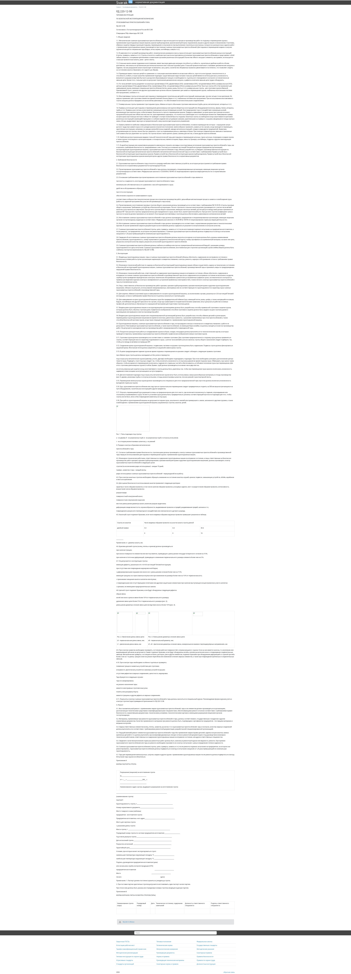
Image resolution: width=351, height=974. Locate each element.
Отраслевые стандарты (124, 960)
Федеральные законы (204, 942)
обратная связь (229, 972)
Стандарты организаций (125, 964)
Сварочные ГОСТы (122, 942)
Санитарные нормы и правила (167, 964)
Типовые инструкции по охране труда (129, 957)
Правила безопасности (205, 957)
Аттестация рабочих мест (125, 945)
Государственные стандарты (207, 945)
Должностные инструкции (206, 964)
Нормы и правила (162, 957)
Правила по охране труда (206, 960)
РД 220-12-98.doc (129, 922)
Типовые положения (163, 942)
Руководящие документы (165, 953)
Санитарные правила (204, 953)
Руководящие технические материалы (170, 960)
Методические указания (205, 949)
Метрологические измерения (167, 949)
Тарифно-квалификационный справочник (131, 949)
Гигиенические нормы (164, 945)
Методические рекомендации (127, 953)
